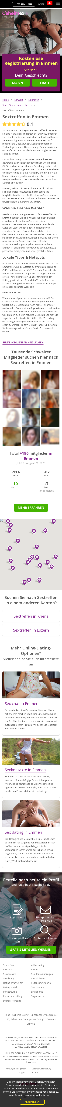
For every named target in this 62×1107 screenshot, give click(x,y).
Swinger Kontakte (12, 1000)
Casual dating (38, 978)
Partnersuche (10, 991)
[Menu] (58, 3)
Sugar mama (37, 996)
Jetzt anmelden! (23, 4)
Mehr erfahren (31, 507)
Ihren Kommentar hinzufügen (23, 342)
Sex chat (7, 969)
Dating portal (10, 987)
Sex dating (8, 978)
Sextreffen (8, 965)
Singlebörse (37, 991)
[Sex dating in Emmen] (31, 813)
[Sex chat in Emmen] (31, 684)
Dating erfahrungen (13, 982)
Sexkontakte (9, 973)
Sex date (35, 969)
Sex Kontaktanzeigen (42, 973)
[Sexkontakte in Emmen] (31, 751)
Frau (44, 82)
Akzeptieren (32, 1101)
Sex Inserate (37, 987)
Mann (17, 82)
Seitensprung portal (41, 982)
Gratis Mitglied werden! (31, 949)
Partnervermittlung (12, 996)
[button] (35, 547)
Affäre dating (37, 965)
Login (40, 4)
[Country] (49, 3)
